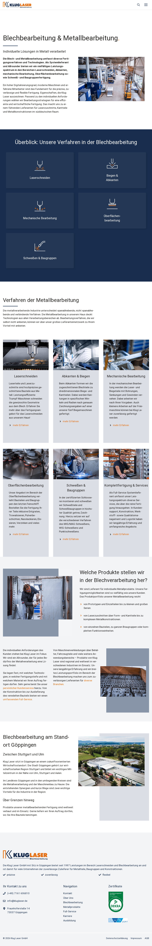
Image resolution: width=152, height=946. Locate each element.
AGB (147, 938)
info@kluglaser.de (17, 900)
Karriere (67, 916)
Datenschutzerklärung (117, 938)
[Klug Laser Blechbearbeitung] (17, 4)
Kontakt (67, 893)
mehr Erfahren (21, 425)
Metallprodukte (71, 906)
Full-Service (25, 699)
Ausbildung (69, 920)
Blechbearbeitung (73, 902)
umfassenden (11, 699)
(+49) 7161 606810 (18, 893)
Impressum (136, 938)
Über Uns (68, 897)
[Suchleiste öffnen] (138, 4)
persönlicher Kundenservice (18, 688)
